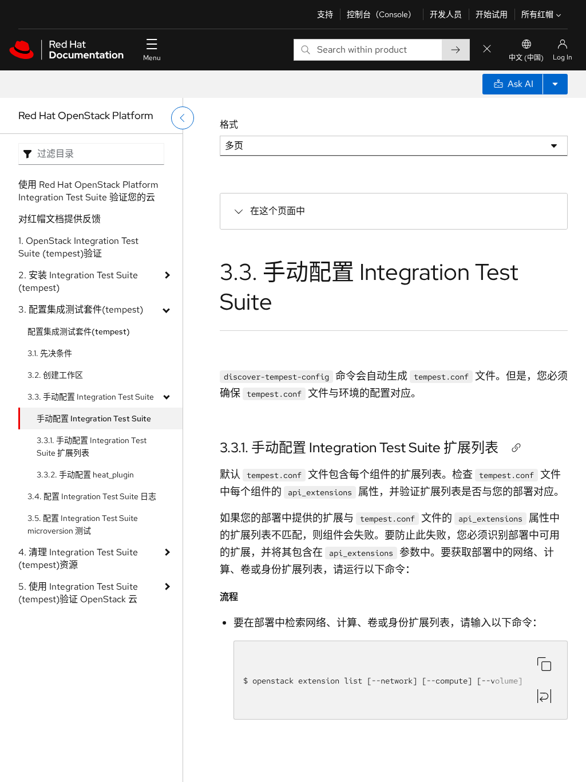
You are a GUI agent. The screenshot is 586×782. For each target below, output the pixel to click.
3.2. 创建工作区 (55, 375)
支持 (325, 14)
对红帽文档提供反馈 (59, 219)
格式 (229, 125)
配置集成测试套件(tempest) (78, 331)
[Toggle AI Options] (555, 84)
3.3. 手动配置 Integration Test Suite (90, 397)
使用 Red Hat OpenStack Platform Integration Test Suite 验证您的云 (88, 191)
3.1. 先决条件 (49, 353)
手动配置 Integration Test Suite (94, 418)
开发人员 (446, 14)
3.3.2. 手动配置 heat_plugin (85, 474)
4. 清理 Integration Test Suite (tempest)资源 (78, 558)
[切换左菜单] (182, 117)
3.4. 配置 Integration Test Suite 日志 (91, 496)
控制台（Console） (381, 14)
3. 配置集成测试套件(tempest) (80, 309)
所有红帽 (537, 14)
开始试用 (492, 14)
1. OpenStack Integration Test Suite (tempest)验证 (78, 247)
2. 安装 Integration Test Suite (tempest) (78, 281)
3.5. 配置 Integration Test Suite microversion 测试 (82, 524)
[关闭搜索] (487, 50)
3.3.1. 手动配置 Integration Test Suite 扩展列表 (91, 446)
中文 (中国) (526, 57)
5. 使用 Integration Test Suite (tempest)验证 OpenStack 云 (78, 592)
